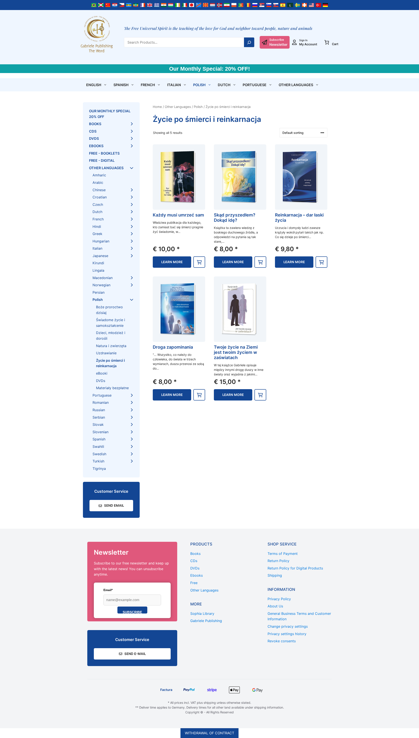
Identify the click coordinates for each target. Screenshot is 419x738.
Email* (108, 590)
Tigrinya (99, 468)
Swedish (99, 454)
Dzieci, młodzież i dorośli (110, 336)
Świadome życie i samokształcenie (110, 323)
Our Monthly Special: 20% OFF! (209, 69)
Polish (199, 85)
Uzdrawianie (106, 353)
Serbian (99, 417)
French (148, 85)
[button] (199, 262)
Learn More (172, 262)
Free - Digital (102, 160)
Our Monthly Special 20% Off (110, 114)
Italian (174, 85)
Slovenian (100, 432)
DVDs (94, 138)
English (93, 85)
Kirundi (98, 263)
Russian (99, 410)
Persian (99, 292)
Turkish (98, 461)
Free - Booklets (104, 153)
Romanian (101, 402)
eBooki (101, 373)
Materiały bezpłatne (112, 388)
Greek (97, 234)
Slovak (98, 424)
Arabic (98, 182)
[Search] (249, 42)
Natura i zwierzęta (111, 346)
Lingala (98, 270)
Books (95, 124)
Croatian (100, 197)
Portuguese (254, 85)
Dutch (224, 85)
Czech (98, 204)
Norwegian (101, 285)
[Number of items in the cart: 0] (326, 42)
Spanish (121, 85)
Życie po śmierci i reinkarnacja (110, 363)
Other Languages (296, 85)
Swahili (98, 446)
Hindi (97, 226)
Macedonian (103, 278)
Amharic (99, 175)
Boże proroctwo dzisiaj (109, 310)
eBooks (96, 146)
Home (157, 107)
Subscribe (132, 612)
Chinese (99, 190)
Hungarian (101, 241)
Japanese (100, 256)
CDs (92, 131)
